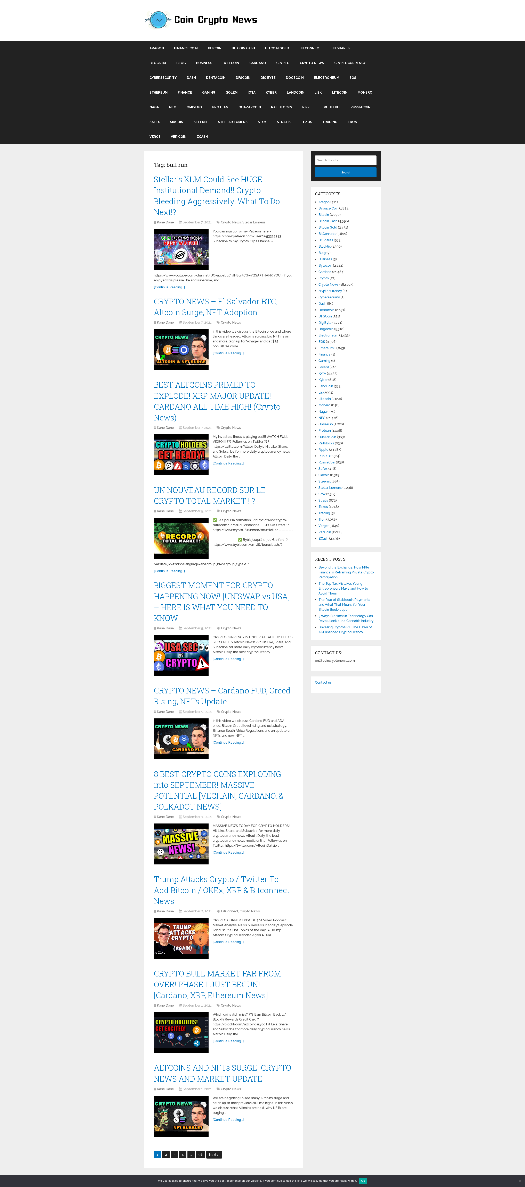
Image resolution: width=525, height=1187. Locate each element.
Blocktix (158, 63)
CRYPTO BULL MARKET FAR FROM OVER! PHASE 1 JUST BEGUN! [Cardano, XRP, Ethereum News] (217, 984)
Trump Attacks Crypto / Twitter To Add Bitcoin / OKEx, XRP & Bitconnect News (222, 890)
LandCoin (295, 92)
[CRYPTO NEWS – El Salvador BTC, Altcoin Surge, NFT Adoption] (181, 349)
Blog (181, 63)
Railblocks (281, 107)
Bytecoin (231, 63)
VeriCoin (178, 137)
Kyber (271, 92)
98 (201, 1154)
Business (204, 63)
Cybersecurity (163, 78)
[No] (520, 1181)
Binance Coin (186, 48)
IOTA (252, 92)
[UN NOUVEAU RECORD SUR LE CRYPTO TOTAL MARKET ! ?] (181, 538)
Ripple (308, 107)
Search (345, 172)
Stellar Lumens (233, 122)
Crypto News (312, 63)
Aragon (157, 48)
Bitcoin (214, 48)
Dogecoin (295, 78)
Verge (155, 137)
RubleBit (332, 107)
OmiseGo (194, 107)
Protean (220, 107)
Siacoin (176, 122)
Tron (352, 122)
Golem (231, 92)
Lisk (318, 92)
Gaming (208, 92)
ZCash (202, 137)
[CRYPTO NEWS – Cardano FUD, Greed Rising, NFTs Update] (181, 738)
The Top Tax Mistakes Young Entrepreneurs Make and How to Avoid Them (343, 588)
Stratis (284, 122)
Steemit (201, 122)
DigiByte (268, 78)
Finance (185, 92)
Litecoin (339, 92)
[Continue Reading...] (169, 287)
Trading (329, 122)
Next (213, 1155)
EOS (352, 78)
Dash (191, 78)
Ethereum (159, 92)
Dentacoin (216, 78)
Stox (262, 122)
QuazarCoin (250, 107)
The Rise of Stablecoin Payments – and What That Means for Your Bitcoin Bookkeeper (345, 605)
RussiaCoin (360, 107)
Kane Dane (165, 222)
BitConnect (310, 48)
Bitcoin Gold (277, 48)
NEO (172, 107)
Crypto (283, 63)
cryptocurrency (350, 63)
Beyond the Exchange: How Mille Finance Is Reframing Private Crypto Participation (346, 572)
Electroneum (326, 78)
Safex (155, 122)
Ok (363, 1180)
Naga (154, 107)
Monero (365, 92)
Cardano (257, 63)
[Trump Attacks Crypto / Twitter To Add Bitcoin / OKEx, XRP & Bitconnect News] (181, 938)
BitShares (340, 48)
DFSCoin (243, 78)
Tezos (306, 122)
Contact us (323, 682)
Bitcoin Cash (243, 48)
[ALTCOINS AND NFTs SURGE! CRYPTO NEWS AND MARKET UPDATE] (181, 1116)
